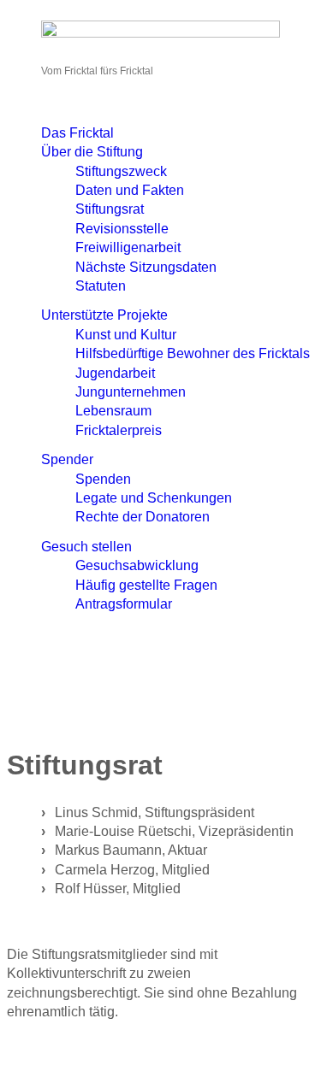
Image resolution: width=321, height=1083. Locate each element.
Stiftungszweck (121, 171)
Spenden (103, 479)
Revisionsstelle (122, 228)
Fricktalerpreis (118, 430)
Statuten (100, 286)
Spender (67, 459)
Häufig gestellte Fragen (146, 585)
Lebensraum (113, 410)
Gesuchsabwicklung (137, 565)
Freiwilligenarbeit (128, 247)
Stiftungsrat (109, 209)
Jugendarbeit (115, 373)
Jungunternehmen (130, 392)
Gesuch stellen (86, 546)
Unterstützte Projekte (104, 315)
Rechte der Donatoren (142, 516)
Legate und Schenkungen (153, 498)
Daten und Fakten (129, 190)
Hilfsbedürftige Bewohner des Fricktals (192, 353)
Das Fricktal (77, 133)
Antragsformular (123, 604)
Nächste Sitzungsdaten (146, 267)
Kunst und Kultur (125, 334)
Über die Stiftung (92, 151)
